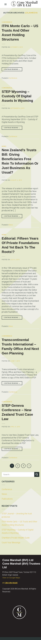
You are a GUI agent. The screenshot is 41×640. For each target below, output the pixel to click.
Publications (7, 499)
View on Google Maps (11, 578)
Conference (7, 489)
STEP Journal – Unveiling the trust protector (17, 515)
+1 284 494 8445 (9, 583)
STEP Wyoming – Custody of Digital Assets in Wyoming (17, 531)
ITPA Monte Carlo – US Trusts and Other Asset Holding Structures (19, 523)
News (4, 494)
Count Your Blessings (11, 542)
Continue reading (12, 69)
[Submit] (36, 474)
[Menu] (5, 4)
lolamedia (31, 12)
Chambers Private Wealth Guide (16, 538)
